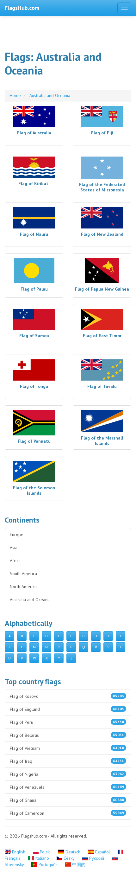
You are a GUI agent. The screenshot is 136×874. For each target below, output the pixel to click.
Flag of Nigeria (67, 774)
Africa (15, 560)
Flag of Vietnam (67, 748)
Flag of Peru (67, 722)
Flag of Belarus (67, 735)
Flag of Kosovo (67, 696)
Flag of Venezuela (67, 787)
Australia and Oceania (30, 599)
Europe (16, 534)
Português (48, 864)
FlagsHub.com (22, 7)
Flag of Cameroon (67, 813)
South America (23, 573)
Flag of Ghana (67, 800)
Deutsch (73, 852)
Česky (69, 858)
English (19, 852)
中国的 (78, 864)
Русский (96, 858)
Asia (13, 547)
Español (102, 852)
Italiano (42, 858)
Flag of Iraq (67, 761)
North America (23, 586)
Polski (45, 852)
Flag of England (67, 709)
